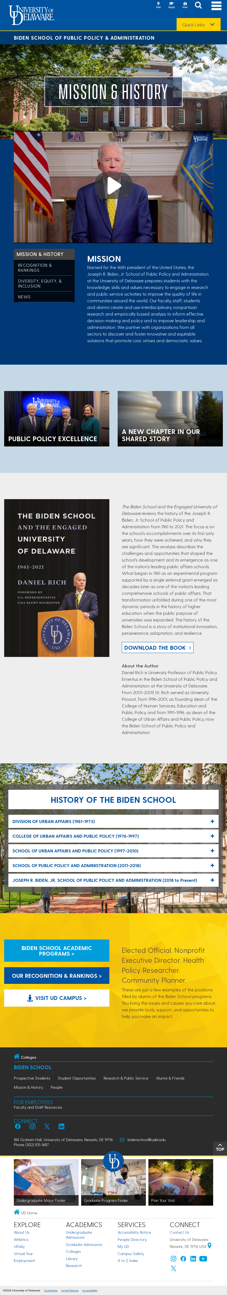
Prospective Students (32, 1078)
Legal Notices (70, 1290)
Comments (51, 1290)
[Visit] (158, 5)
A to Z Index (128, 1260)
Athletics (21, 1239)
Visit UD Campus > (60, 997)
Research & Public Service (126, 1078)
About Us (21, 1232)
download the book (155, 647)
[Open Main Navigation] (216, 5)
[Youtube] (203, 1260)
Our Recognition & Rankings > (57, 975)
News (24, 296)
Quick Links (193, 24)
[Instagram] (173, 1260)
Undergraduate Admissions (79, 1235)
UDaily (19, 1246)
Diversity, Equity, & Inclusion (40, 283)
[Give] (185, 5)
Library (72, 1258)
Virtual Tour (23, 1253)
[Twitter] (173, 1269)
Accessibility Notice (134, 1232)
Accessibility (89, 1290)
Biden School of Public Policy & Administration (84, 37)
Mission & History (40, 254)
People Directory (132, 1239)
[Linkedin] (193, 1260)
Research (74, 1265)
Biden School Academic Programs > (57, 950)
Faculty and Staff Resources (38, 1107)
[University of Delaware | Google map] (209, 1246)
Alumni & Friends (170, 1078)
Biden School (32, 1067)
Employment (24, 1260)
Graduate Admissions (84, 1244)
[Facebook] (183, 1260)
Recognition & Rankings (35, 268)
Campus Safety (131, 1253)
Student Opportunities (77, 1078)
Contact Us (179, 1232)
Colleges (73, 1251)
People (57, 1087)
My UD (123, 1246)
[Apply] (171, 5)
